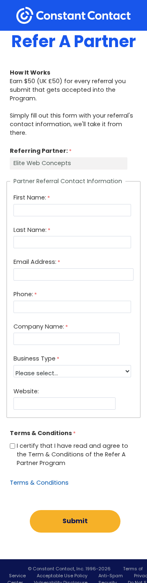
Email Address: (34, 262)
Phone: (23, 294)
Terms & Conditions (39, 483)
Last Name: (30, 230)
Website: (26, 391)
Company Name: (38, 326)
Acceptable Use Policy (62, 575)
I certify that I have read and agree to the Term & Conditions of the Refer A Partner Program (72, 454)
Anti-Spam (110, 575)
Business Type (34, 358)
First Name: (29, 197)
